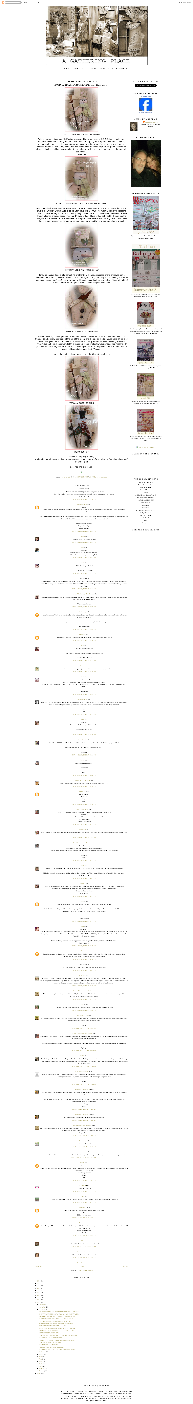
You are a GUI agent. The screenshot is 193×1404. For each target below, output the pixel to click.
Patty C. (82, 536)
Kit (82, 1241)
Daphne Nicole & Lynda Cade (82, 991)
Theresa (82, 865)
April (41, 1364)
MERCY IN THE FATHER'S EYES (49, 1333)
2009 (39, 1373)
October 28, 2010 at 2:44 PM (84, 629)
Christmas (66, 477)
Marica (82, 760)
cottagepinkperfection (82, 1071)
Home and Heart (82, 1252)
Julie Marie (82, 829)
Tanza (82, 926)
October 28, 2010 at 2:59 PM (84, 640)
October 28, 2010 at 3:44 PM (84, 661)
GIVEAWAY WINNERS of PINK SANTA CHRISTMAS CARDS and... (59, 1312)
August (41, 1354)
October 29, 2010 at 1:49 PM (84, 1180)
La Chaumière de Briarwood (96, 477)
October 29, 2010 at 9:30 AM (84, 1147)
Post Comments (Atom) (86, 1270)
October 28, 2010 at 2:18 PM (84, 499)
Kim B (82, 1163)
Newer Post (38, 1266)
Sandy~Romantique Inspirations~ (82, 1033)
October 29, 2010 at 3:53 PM (84, 1202)
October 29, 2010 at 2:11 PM (84, 1191)
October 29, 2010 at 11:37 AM (84, 1158)
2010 (39, 1302)
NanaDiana (82, 975)
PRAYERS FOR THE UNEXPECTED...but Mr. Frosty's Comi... (57, 1319)
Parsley (82, 563)
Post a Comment (82, 1263)
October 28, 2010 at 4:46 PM (84, 775)
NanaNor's (82, 883)
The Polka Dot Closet (82, 1015)
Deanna (82, 720)
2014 (39, 1293)
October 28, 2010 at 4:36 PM (84, 755)
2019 (39, 1281)
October (41, 1309)
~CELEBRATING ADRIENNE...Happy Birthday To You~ (56, 1323)
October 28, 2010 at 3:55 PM (84, 714)
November (42, 1307)
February (42, 1368)
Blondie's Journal (82, 699)
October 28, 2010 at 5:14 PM (84, 786)
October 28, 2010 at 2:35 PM (84, 573)
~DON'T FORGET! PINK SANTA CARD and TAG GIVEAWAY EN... (59, 1314)
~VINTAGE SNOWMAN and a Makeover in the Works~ (55, 1321)
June (40, 1359)
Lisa (82, 547)
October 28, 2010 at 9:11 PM (84, 999)
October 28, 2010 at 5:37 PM (84, 860)
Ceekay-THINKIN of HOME (82, 780)
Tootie (82, 1196)
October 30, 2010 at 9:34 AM (84, 1236)
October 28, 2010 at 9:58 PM (84, 1010)
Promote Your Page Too (145, 112)
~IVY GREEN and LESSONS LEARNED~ (51, 1338)
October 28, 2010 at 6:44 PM (84, 921)
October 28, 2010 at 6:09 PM (84, 878)
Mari (82, 677)
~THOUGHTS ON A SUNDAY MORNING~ (52, 1347)
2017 (39, 1286)
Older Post (125, 1266)
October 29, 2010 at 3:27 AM (84, 1109)
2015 (39, 1290)
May (40, 1361)
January (41, 1371)
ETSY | (111, 68)
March (41, 1366)
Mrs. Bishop (82, 1141)
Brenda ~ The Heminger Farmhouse (82, 594)
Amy (82, 645)
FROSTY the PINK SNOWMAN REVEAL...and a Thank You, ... (58, 1316)
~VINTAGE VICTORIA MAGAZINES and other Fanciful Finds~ (58, 1335)
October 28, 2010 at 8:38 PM (84, 959)
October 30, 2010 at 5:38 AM (84, 1218)
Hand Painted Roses (78, 477)
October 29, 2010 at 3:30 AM (84, 1120)
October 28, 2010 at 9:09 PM (84, 986)
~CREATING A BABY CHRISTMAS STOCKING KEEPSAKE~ (58, 1328)
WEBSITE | (79, 68)
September (42, 1352)
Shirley (82, 1056)
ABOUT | (68, 68)
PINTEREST (121, 68)
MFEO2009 (82, 1185)
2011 (39, 1300)
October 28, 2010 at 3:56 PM (84, 735)
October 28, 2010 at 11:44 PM (84, 1084)
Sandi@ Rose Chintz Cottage (82, 843)
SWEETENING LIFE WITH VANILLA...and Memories (55, 1326)
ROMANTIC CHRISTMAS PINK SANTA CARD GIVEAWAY (57, 1331)
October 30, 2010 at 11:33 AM (84, 1247)
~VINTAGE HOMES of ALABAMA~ (50, 1342)
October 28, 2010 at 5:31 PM (84, 838)
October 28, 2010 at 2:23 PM (84, 558)
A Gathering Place (146, 96)
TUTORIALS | (92, 68)
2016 (39, 1288)
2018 (39, 1283)
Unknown (82, 634)
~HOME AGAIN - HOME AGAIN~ (49, 1345)
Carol (82, 901)
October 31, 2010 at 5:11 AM (84, 1258)
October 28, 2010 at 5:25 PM (84, 824)
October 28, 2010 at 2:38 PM (84, 607)
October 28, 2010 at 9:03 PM (84, 970)
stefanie (82, 666)
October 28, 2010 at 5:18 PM (84, 804)
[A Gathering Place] (145, 110)
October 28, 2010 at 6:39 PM (84, 896)
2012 (39, 1298)
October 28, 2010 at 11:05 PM (84, 1066)
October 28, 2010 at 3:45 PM (84, 672)
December (42, 1305)
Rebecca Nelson (151, 122)
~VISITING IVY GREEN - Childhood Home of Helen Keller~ (57, 1340)
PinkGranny (82, 612)
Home (82, 1266)
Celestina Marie (82, 504)
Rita (82, 951)
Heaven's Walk (82, 740)
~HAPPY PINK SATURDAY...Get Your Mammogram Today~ (57, 1349)
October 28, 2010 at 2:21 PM (84, 531)
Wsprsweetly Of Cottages (82, 1089)
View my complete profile (150, 129)
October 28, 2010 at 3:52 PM (84, 694)
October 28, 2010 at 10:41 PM (84, 1028)
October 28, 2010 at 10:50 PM (84, 1051)
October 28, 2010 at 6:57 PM (84, 946)
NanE (82, 1004)
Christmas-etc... (82, 1207)
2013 (39, 1295)
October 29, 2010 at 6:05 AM (84, 1136)
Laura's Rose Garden (82, 809)
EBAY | (103, 68)
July (40, 1357)
